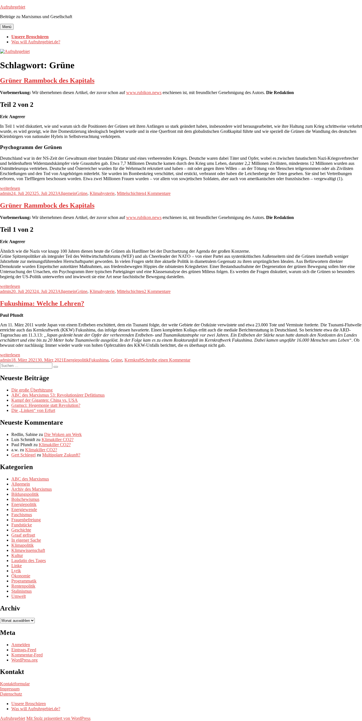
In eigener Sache (26, 540)
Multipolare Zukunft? (61, 454)
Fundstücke (21, 524)
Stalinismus (21, 591)
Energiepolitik (76, 360)
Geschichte (21, 530)
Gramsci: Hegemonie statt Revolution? (45, 405)
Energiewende (24, 509)
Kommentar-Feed (27, 654)
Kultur (17, 555)
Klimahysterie (102, 193)
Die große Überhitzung (32, 390)
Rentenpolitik (23, 586)
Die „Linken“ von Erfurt (33, 410)
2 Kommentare (157, 291)
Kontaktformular (15, 683)
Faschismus (21, 514)
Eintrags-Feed (23, 649)
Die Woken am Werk (63, 434)
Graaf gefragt (23, 535)
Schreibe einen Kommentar (166, 360)
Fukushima (99, 360)
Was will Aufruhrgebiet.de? (35, 41)
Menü (6, 27)
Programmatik (23, 580)
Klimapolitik (22, 545)
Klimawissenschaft (28, 550)
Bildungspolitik (25, 494)
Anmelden (20, 644)
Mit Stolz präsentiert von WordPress (58, 718)
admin (5, 193)
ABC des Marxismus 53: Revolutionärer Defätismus (58, 395)
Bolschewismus (25, 499)
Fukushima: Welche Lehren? (42, 303)
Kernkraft (133, 360)
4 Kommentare (157, 193)
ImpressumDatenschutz (11, 691)
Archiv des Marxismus (31, 489)
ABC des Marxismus (30, 479)
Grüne (81, 193)
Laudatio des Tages (28, 560)
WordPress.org (24, 660)
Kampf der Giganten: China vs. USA (44, 400)
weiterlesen (10, 188)
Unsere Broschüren (30, 36)
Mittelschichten (130, 193)
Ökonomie (20, 575)
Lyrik (16, 570)
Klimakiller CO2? (58, 439)
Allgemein (66, 193)
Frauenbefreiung (26, 519)
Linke (16, 565)
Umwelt (18, 596)
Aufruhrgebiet (12, 7)
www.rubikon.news (143, 92)
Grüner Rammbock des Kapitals (47, 80)
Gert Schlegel (23, 454)
